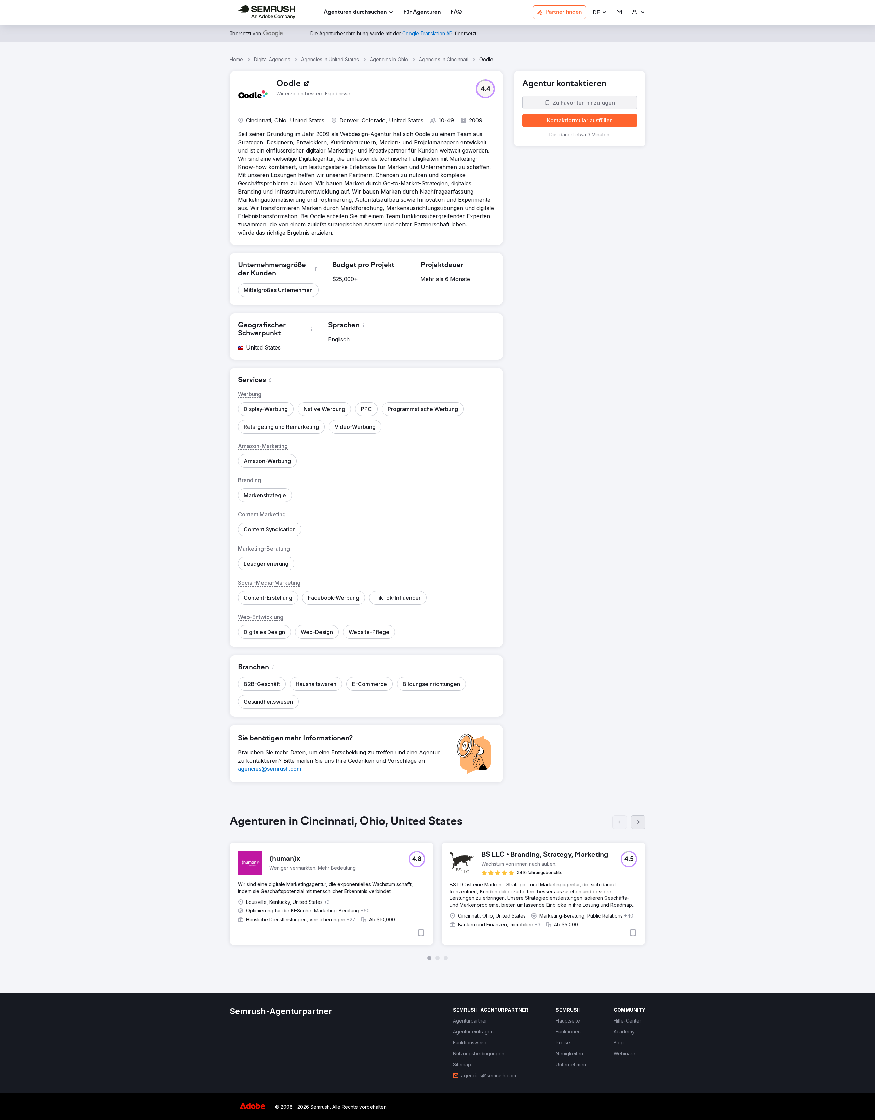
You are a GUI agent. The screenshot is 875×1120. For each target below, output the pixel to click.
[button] (600, 12)
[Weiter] (638, 822)
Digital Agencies (272, 59)
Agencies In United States (330, 59)
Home (236, 59)
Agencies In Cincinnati (443, 59)
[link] (422, 12)
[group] (437, 887)
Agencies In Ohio (389, 59)
